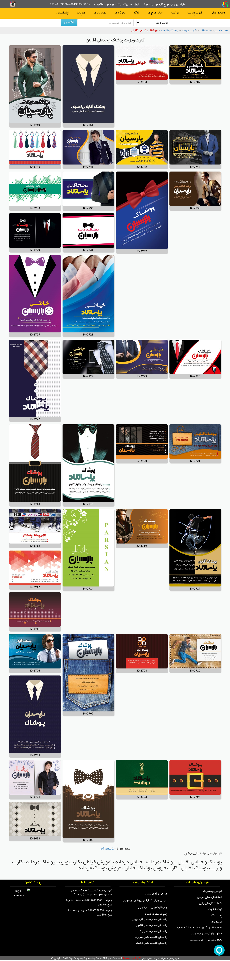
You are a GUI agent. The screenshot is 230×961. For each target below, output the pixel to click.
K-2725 (142, 376)
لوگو (136, 12)
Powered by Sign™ (132, 958)
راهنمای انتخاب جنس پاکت (152, 931)
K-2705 (35, 755)
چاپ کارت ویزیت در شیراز (152, 907)
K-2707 (88, 713)
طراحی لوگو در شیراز (155, 893)
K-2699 (35, 838)
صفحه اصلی (218, 12)
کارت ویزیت (194, 13)
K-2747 (195, 167)
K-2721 (195, 461)
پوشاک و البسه (169, 30)
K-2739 (195, 208)
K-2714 (88, 588)
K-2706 (35, 670)
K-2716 (142, 546)
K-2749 (35, 125)
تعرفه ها (120, 12)
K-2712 (35, 587)
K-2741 (35, 167)
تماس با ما (100, 12)
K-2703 (142, 797)
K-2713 (35, 546)
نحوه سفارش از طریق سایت (206, 939)
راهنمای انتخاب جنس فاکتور (151, 925)
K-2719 (88, 504)
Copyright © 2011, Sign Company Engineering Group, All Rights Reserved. (87, 958)
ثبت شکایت (215, 909)
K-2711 (35, 629)
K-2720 (142, 461)
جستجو (67, 22)
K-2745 (142, 167)
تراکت (175, 13)
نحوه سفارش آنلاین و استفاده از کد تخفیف (199, 927)
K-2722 (35, 419)
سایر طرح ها (155, 13)
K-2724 (88, 376)
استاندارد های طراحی (209, 897)
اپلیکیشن (62, 12)
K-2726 (195, 376)
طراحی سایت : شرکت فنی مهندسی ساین (160, 958)
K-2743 (88, 167)
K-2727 (35, 334)
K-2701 (35, 797)
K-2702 (88, 840)
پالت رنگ (216, 915)
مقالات (81, 13)
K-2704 (195, 797)
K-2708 (142, 670)
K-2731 (88, 250)
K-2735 (88, 208)
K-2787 (195, 82)
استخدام (216, 921)
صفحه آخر (106, 848)
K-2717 (195, 588)
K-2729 (35, 250)
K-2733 (35, 208)
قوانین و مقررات (212, 891)
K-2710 (195, 670)
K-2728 (88, 334)
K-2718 (35, 504)
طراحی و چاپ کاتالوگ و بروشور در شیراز (145, 900)
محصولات (205, 30)
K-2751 (88, 125)
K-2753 (142, 82)
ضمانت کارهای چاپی (210, 903)
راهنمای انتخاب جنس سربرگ (151, 937)
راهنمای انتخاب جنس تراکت (151, 943)
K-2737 (142, 251)
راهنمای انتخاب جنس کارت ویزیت (148, 919)
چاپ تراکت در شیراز (155, 914)
